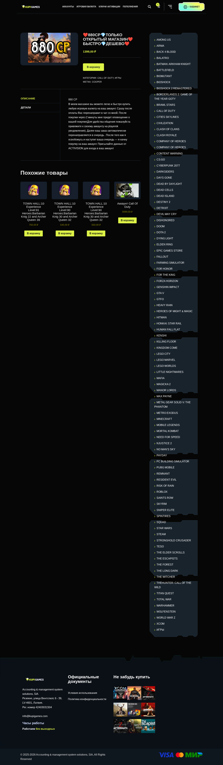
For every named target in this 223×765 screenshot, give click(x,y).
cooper (97, 81)
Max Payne (164, 396)
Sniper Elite (166, 510)
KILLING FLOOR (166, 341)
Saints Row (165, 497)
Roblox (162, 491)
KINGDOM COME (167, 347)
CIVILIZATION (165, 123)
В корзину (93, 67)
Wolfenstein (166, 611)
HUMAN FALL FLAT (168, 329)
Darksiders (165, 171)
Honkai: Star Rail (169, 323)
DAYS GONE (164, 177)
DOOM (161, 226)
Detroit (162, 208)
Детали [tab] (26, 107)
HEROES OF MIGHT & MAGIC (175, 311)
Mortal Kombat (168, 431)
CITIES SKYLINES (168, 117)
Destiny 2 (163, 202)
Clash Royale (167, 135)
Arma (160, 45)
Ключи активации (109, 6)
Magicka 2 (164, 384)
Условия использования (82, 693)
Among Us (164, 39)
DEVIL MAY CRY (167, 214)
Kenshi (162, 335)
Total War (164, 599)
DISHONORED (166, 220)
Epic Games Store (170, 250)
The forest (165, 564)
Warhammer (165, 605)
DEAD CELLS (165, 190)
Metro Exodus (167, 413)
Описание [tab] (28, 98)
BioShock (163, 82)
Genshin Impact (168, 287)
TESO (160, 546)
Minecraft (164, 419)
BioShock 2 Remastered (174, 88)
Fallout (162, 256)
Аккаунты (68, 6)
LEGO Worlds (166, 366)
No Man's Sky (166, 449)
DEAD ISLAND (165, 196)
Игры (118, 78)
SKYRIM (162, 503)
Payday (162, 455)
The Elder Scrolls (171, 552)
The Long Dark (167, 570)
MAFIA (161, 378)
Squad (161, 522)
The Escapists (167, 558)
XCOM (160, 623)
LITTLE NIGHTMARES (170, 372)
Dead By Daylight (169, 184)
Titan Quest (165, 593)
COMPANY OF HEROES (171, 141)
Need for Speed (168, 437)
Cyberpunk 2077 (168, 165)
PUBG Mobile (166, 467)
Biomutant (164, 76)
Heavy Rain (165, 305)
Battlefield (165, 70)
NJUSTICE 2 (164, 443)
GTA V (160, 293)
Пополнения (130, 6)
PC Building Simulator (173, 461)
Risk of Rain (165, 485)
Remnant (163, 473)
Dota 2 (161, 232)
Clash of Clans (168, 129)
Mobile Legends (168, 425)
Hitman (162, 317)
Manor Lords (166, 390)
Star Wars (164, 528)
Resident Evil (166, 479)
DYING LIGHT (165, 238)
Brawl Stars (166, 105)
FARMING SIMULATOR (170, 262)
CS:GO (161, 159)
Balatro (163, 58)
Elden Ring (165, 244)
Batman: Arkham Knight (174, 64)
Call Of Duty (105, 78)
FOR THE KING (166, 274)
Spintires (164, 516)
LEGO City (163, 353)
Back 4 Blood (166, 51)
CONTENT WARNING (170, 153)
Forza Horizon (167, 281)
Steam (161, 534)
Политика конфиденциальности (87, 699)
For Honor (165, 268)
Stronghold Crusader (174, 540)
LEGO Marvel (166, 360)
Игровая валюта (86, 6)
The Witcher (166, 576)
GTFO (160, 299)
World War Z (166, 617)
